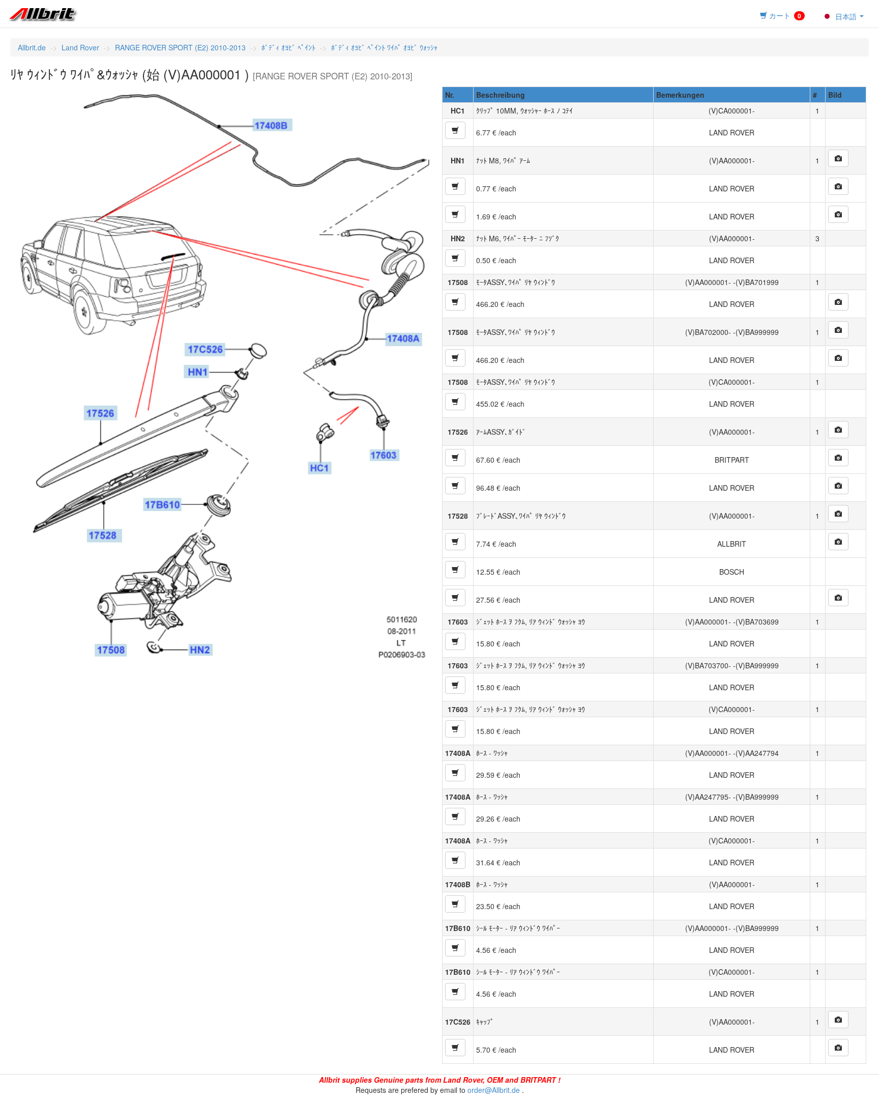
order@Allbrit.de (493, 1090)
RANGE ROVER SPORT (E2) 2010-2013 (180, 47)
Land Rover (80, 47)
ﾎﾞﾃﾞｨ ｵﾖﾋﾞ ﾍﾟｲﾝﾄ (288, 47)
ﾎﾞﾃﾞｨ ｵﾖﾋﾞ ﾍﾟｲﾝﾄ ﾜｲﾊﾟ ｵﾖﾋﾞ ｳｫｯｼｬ (384, 47)
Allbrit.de (32, 47)
